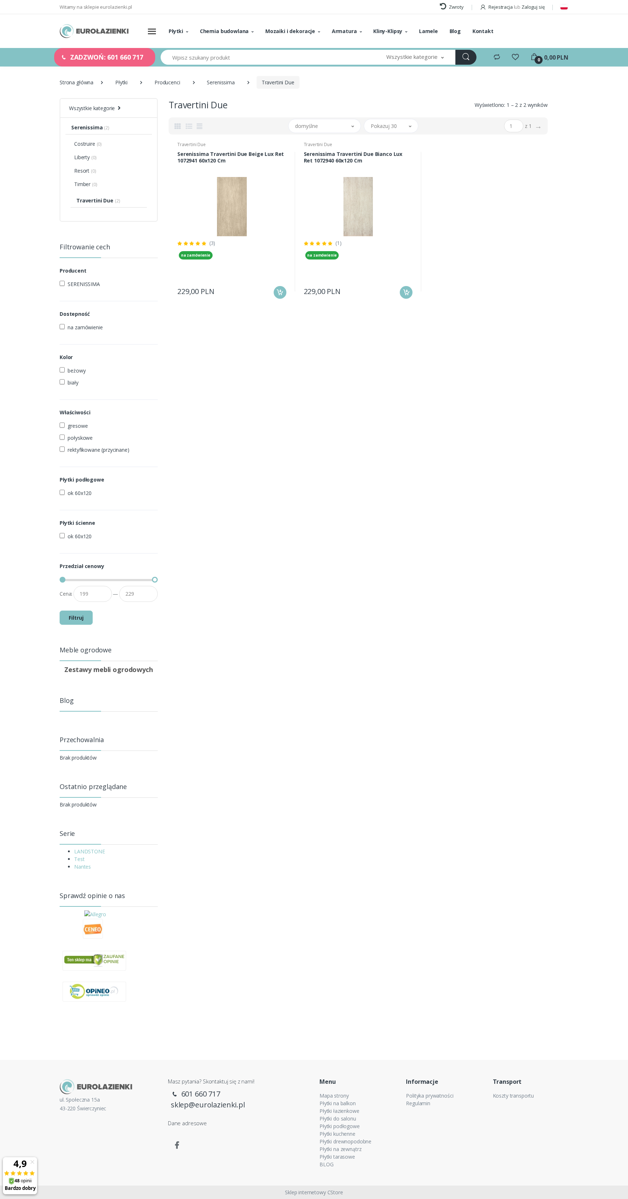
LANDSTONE (89, 851)
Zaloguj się (533, 7)
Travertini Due (191, 144)
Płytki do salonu (337, 1118)
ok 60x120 (80, 493)
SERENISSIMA (84, 284)
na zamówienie (85, 327)
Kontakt (483, 31)
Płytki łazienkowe (339, 1110)
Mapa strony (334, 1095)
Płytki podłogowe (339, 1126)
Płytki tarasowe (337, 1156)
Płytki (176, 31)
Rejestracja (500, 7)
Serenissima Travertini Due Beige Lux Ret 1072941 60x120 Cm (230, 157)
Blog (455, 31)
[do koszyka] (280, 292)
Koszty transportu (513, 1095)
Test (79, 859)
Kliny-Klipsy (387, 31)
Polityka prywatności (429, 1095)
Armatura (344, 31)
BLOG (326, 1164)
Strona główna (76, 82)
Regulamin (418, 1103)
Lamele (428, 31)
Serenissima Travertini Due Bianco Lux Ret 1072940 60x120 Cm (353, 157)
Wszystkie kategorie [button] (92, 108)
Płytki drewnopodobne (345, 1141)
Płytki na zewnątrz (340, 1149)
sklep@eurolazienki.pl (208, 1105)
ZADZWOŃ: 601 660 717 (105, 57)
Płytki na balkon (337, 1103)
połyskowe (80, 437)
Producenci (167, 82)
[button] (415, 57)
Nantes (82, 866)
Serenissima (220, 82)
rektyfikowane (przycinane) (98, 449)
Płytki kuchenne (337, 1133)
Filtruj (76, 617)
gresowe (78, 425)
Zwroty (456, 7)
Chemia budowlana (224, 31)
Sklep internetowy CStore (314, 1192)
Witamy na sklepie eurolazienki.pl (96, 7)
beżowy (76, 370)
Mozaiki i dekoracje (290, 31)
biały (73, 382)
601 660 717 (200, 1094)
